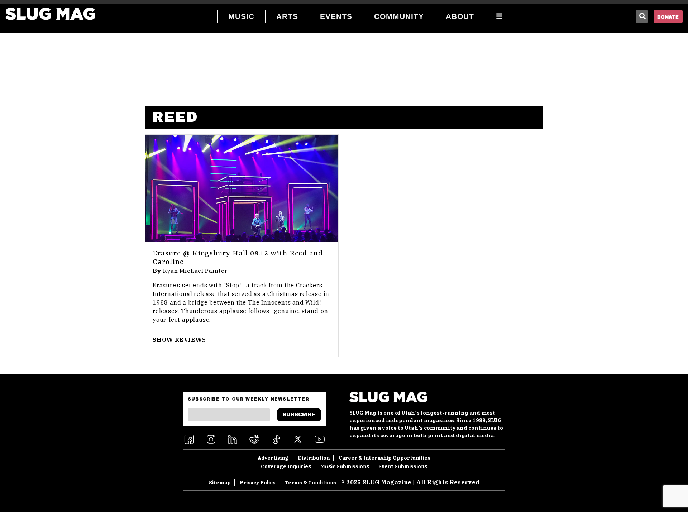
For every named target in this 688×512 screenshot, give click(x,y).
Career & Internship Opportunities (384, 458)
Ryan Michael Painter (195, 270)
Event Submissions (402, 466)
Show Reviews (179, 339)
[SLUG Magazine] (50, 14)
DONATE (668, 17)
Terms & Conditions (310, 482)
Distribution (314, 458)
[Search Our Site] (642, 16)
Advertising (273, 458)
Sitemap (220, 482)
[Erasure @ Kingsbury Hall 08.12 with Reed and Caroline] (241, 188)
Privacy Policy (258, 482)
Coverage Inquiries (286, 466)
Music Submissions (344, 466)
